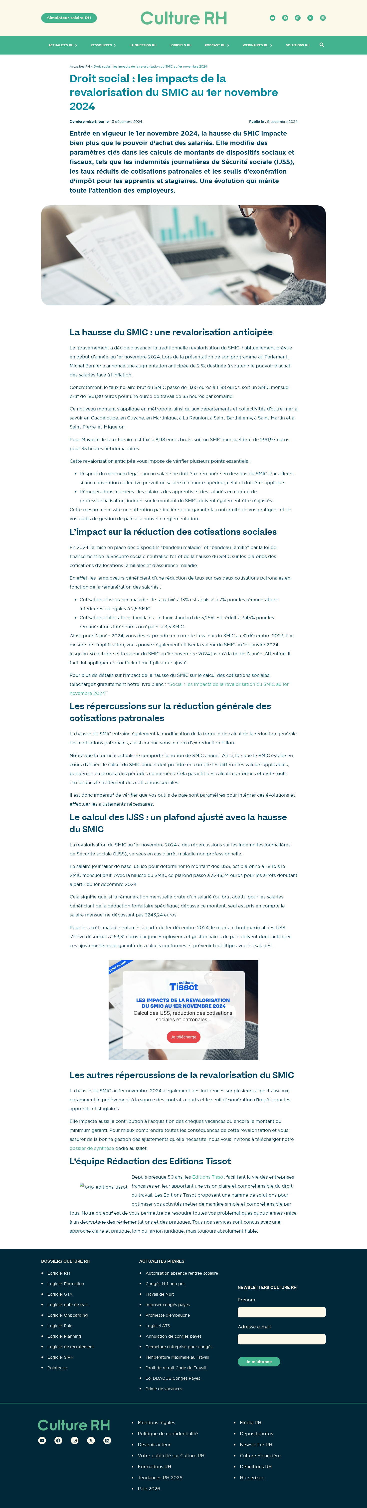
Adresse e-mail (254, 1327)
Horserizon (252, 1477)
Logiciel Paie (59, 1325)
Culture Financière (260, 1455)
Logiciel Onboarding (67, 1315)
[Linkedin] (323, 18)
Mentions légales (156, 1422)
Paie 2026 (149, 1488)
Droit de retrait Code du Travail (176, 1367)
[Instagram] (298, 18)
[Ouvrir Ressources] (114, 45)
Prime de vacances (164, 1388)
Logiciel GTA (60, 1294)
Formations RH (154, 1466)
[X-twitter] (310, 18)
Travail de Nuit (160, 1294)
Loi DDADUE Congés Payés (173, 1378)
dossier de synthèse (92, 1148)
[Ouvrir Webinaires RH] (271, 45)
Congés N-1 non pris (165, 1283)
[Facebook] (285, 18)
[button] (322, 45)
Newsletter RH (256, 1444)
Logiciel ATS (158, 1325)
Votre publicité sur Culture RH (171, 1455)
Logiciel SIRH (60, 1357)
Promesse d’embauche (168, 1315)
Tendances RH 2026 (160, 1477)
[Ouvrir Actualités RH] (76, 45)
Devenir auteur (154, 1444)
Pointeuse (57, 1367)
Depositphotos (256, 1433)
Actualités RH (80, 66)
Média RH (250, 1422)
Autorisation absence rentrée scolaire (182, 1273)
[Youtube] (272, 18)
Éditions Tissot (208, 1177)
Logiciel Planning (64, 1336)
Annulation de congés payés (173, 1336)
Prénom (246, 1300)
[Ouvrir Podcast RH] (228, 45)
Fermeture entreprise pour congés (179, 1346)
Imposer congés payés (168, 1304)
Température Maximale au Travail (177, 1357)
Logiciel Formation (65, 1283)
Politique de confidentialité (168, 1433)
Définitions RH (256, 1466)
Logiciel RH (58, 1273)
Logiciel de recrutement (70, 1346)
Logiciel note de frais (67, 1304)
